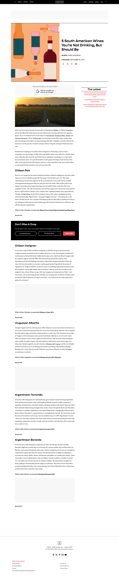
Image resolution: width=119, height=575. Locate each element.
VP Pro (85, 2)
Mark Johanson (74, 55)
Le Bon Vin (60, 410)
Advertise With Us (16, 566)
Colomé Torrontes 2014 (46, 429)
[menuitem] (15, 2)
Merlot (68, 136)
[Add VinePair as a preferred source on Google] (45, 91)
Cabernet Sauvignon (21, 138)
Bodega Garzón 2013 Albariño (50, 357)
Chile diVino (26, 194)
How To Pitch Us (64, 566)
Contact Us (63, 563)
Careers (14, 568)
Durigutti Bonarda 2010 (46, 474)
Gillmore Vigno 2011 (47, 312)
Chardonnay (50, 136)
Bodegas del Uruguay (53, 344)
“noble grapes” (37, 138)
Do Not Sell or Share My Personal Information (59, 549)
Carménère (69, 130)
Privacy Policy (64, 568)
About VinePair (16, 563)
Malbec (56, 130)
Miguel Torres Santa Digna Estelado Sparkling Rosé (57, 210)
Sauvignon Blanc (60, 136)
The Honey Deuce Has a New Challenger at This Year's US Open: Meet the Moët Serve (95, 94)
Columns (25, 2)
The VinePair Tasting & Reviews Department (23, 570)
